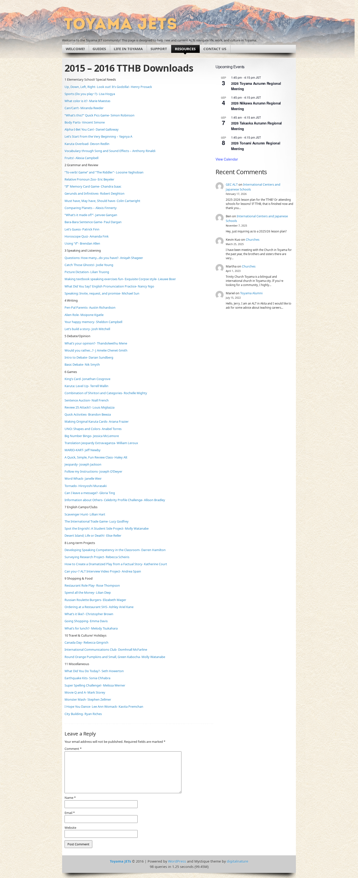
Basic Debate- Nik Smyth (82, 364)
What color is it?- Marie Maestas (87, 101)
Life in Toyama (128, 48)
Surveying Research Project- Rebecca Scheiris (97, 557)
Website (70, 827)
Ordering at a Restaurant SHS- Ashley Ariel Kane (99, 607)
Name (70, 797)
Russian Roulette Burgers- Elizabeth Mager (95, 600)
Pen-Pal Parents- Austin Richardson (90, 307)
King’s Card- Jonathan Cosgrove (87, 379)
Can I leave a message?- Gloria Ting (90, 493)
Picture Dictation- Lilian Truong (87, 272)
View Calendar (227, 159)
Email (70, 813)
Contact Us (214, 48)
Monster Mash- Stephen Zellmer (88, 699)
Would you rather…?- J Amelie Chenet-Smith (96, 350)
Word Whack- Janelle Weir (83, 478)
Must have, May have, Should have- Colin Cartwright (102, 201)
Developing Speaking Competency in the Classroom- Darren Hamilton (115, 550)
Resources (185, 48)
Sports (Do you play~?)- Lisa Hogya (90, 94)
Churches (252, 239)
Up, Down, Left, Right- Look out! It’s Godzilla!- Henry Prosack (108, 87)
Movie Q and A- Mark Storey (85, 692)
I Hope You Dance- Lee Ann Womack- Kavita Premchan (104, 706)
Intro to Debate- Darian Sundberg (89, 357)
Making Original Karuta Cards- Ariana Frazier (97, 421)
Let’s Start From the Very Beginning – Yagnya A (98, 136)
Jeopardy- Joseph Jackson (83, 464)
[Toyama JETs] (120, 24)
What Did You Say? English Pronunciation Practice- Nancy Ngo (109, 286)
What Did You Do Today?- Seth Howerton (94, 671)
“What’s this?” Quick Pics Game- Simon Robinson (99, 115)
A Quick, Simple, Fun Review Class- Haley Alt (96, 457)
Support (159, 48)
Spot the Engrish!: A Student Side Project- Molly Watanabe (107, 528)
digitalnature (237, 861)
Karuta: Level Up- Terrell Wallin (86, 386)
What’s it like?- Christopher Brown (89, 614)
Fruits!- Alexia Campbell (81, 158)
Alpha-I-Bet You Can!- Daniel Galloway (92, 129)
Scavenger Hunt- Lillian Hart (85, 514)
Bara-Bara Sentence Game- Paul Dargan (93, 222)
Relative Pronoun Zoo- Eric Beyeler (89, 179)
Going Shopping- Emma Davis (86, 621)
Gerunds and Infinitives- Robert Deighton (94, 193)
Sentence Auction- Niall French (87, 400)
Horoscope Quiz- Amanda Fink (87, 236)
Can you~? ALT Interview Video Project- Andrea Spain (103, 571)
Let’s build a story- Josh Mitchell (87, 329)
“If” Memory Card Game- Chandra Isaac (93, 186)
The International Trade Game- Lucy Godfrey (97, 521)
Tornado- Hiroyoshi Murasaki (86, 486)
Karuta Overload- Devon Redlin (87, 144)
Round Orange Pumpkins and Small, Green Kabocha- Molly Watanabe (115, 657)
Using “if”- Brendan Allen (82, 243)
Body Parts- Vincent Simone (85, 122)
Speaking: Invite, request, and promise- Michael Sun (102, 293)
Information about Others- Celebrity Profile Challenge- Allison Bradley (115, 500)
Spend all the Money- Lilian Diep (88, 592)
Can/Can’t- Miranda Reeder (84, 108)
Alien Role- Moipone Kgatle (84, 315)
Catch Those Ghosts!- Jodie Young (89, 265)
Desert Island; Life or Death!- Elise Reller (93, 535)
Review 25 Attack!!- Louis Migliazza (89, 407)
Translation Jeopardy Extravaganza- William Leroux (101, 443)
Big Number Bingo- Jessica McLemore (92, 436)
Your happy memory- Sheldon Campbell (93, 322)
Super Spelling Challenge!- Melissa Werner (95, 685)
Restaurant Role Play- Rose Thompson (92, 585)
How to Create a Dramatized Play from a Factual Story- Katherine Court (116, 564)
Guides (99, 48)
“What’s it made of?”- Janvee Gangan (91, 215)
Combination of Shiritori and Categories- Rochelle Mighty (106, 393)
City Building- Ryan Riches (83, 714)
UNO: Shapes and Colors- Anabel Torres (93, 429)
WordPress (177, 861)
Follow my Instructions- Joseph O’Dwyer (93, 471)
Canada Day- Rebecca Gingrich (86, 642)
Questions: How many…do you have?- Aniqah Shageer (104, 258)
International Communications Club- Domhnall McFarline (106, 649)
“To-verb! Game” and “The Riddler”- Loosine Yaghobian (104, 172)
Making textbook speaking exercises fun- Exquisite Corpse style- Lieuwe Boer (120, 279)
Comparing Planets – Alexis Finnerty (91, 208)
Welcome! (75, 48)
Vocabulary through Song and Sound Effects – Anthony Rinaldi (110, 151)
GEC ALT (232, 184)
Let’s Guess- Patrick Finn (82, 229)
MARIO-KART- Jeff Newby (83, 450)
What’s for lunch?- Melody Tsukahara (91, 628)
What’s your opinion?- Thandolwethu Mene (96, 343)
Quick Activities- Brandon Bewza (88, 414)
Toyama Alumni (251, 293)
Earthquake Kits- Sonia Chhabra (87, 678)
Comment (73, 748)
